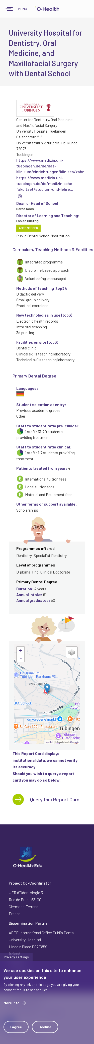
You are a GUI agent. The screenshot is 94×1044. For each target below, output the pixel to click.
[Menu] (9, 9)
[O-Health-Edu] (47, 9)
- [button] (21, 657)
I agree (16, 1027)
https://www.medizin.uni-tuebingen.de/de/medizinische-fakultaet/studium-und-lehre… (45, 183)
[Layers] (71, 652)
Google (74, 742)
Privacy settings (16, 957)
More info (12, 1003)
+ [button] (20, 650)
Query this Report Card (54, 799)
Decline (45, 1027)
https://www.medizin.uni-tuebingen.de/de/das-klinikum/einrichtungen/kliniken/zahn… (52, 166)
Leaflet (49, 742)
